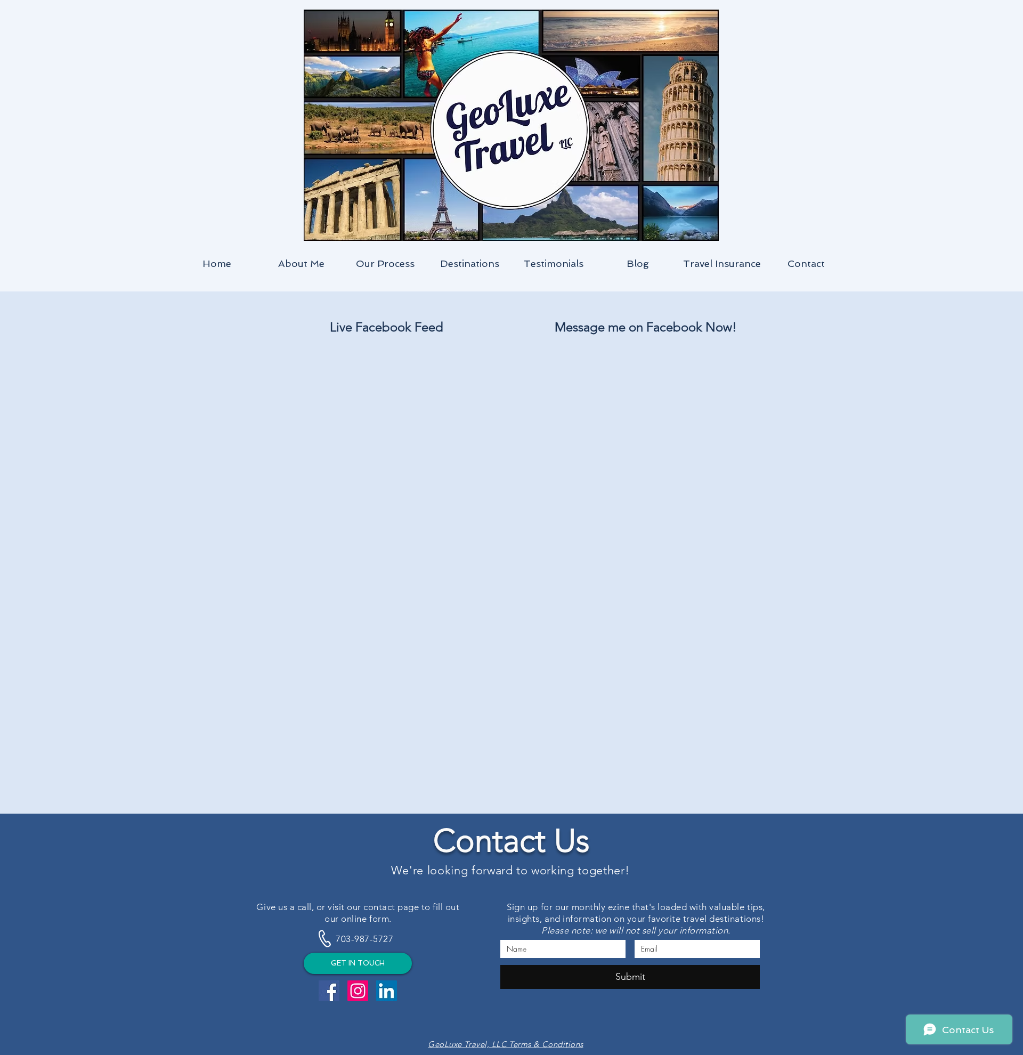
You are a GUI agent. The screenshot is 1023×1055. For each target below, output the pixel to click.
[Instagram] (357, 990)
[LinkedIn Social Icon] (386, 990)
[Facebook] (329, 990)
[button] (469, 263)
